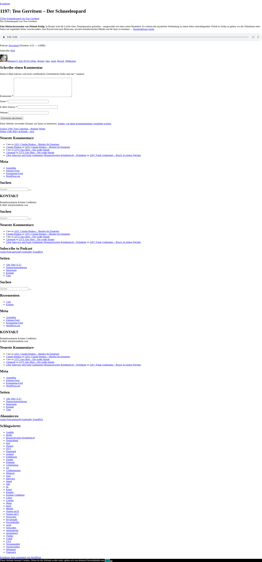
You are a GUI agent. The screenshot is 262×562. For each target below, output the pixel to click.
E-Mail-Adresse (8, 107)
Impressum (11, 270)
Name (4, 101)
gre (7, 467)
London (10, 500)
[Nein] (111, 561)
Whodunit (11, 549)
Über (8, 275)
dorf (8, 443)
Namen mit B (12, 511)
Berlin (9, 435)
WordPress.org (13, 176)
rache (8, 525)
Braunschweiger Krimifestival (20, 437)
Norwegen (11, 517)
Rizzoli (60, 61)
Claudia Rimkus (14, 147)
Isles (47, 61)
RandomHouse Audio (143, 29)
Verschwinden (13, 546)
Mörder (9, 508)
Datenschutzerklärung (16, 267)
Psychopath (11, 519)
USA (8, 541)
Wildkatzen (70, 61)
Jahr (8, 484)
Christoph (10, 152)
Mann (9, 503)
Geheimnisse (12, 465)
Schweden (11, 527)
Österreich (11, 552)
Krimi (9, 489)
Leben (9, 497)
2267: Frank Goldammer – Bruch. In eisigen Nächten (115, 155)
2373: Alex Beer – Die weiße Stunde (32, 150)
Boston (40, 61)
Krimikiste (5, 3)
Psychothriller (12, 522)
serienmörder (12, 530)
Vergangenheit (13, 544)
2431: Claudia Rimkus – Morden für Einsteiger (36, 144)
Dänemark (11, 451)
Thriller (9, 536)
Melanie (11, 61)
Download (14, 45)
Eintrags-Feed (12, 170)
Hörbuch (10, 473)
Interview (10, 478)
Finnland (10, 462)
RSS (13, 50)
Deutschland (12, 440)
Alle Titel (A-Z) (13, 264)
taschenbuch (12, 533)
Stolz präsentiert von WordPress (26, 557)
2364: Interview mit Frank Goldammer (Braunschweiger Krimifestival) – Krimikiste (46, 155)
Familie (9, 459)
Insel (8, 476)
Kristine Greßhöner (15, 495)
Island (9, 481)
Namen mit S (12, 514)
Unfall (9, 538)
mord (53, 61)
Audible (10, 432)
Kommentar (6, 96)
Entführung (11, 457)
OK (107, 560)
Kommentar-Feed (14, 173)
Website (4, 112)
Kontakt (10, 273)
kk (7, 487)
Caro (8, 302)
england (10, 454)
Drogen (9, 446)
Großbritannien (13, 470)
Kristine (10, 304)
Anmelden (11, 168)
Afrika (33, 61)
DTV (8, 448)
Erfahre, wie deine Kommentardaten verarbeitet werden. (84, 123)
